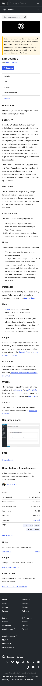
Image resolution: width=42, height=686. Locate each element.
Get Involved (27, 618)
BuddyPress (8, 647)
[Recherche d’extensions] (25, 17)
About (4, 600)
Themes (25, 603)
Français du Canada (15, 657)
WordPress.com (9, 636)
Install (7, 309)
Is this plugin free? (9, 460)
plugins (26, 525)
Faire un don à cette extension (14, 586)
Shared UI (18, 390)
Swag (25, 629)
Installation (8, 87)
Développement (10, 93)
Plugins (25, 607)
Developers (6, 625)
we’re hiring (32, 396)
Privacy (5, 611)
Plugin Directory (8, 10)
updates (36, 529)
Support (7, 98)
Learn (4, 618)
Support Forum (24, 352)
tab (30, 298)
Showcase (26, 600)
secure (36, 525)
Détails (7, 76)
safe (31, 525)
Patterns (25, 611)
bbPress (6, 644)
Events (25, 622)
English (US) (35, 520)
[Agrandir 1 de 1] (37, 426)
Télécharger (8, 68)
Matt (5, 640)
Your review (6, 551)
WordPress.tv (8, 629)
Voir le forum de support (11, 567)
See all (37, 551)
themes (29, 529)
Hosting (5, 607)
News (4, 603)
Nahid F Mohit (11, 62)
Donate (26, 625)
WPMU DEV (32, 390)
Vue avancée (7, 535)
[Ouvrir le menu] (38, 3)
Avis (6, 82)
